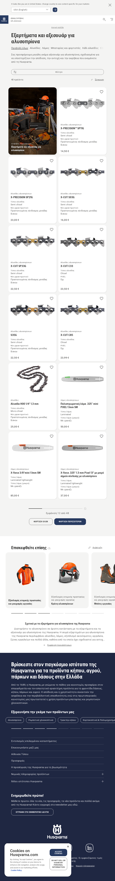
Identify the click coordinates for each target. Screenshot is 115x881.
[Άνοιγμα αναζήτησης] (104, 19)
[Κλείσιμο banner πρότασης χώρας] (110, 5)
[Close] (68, 846)
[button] (101, 92)
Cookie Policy (16, 870)
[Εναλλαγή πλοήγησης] (111, 19)
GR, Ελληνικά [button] (16, 21)
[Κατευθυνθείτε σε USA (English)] (55, 10)
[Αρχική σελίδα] (4, 19)
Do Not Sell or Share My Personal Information (58, 863)
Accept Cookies (58, 852)
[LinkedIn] (89, 848)
